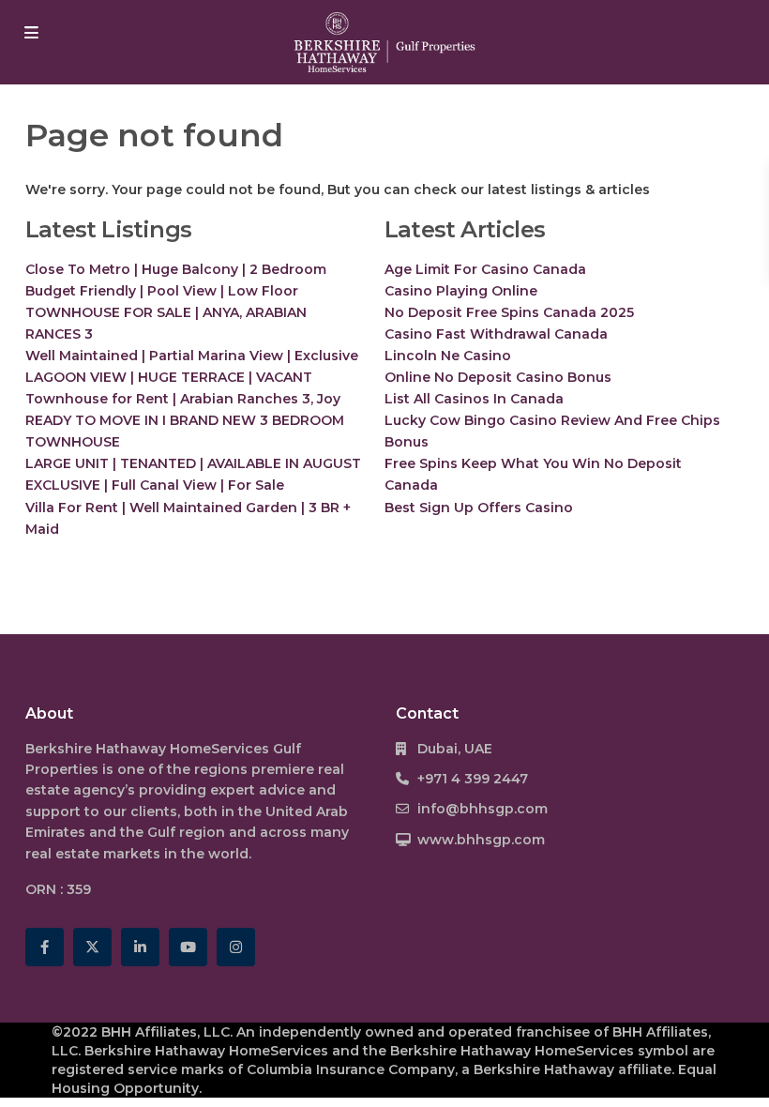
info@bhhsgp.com (482, 808)
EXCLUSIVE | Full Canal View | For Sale (154, 485)
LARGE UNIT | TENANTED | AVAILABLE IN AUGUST (193, 463)
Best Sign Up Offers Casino (478, 507)
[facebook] (44, 947)
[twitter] (92, 947)
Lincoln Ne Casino (447, 355)
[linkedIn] (140, 947)
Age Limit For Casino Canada (485, 269)
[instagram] (236, 947)
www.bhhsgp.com (481, 839)
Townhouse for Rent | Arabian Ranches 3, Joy (182, 398)
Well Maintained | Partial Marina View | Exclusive (191, 355)
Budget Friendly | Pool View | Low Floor (161, 290)
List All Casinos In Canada (474, 398)
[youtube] (188, 947)
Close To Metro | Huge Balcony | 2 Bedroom (175, 269)
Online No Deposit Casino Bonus (497, 377)
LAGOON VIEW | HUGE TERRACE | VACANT (168, 377)
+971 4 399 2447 (472, 778)
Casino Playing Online (460, 290)
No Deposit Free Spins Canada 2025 (509, 312)
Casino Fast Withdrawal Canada (496, 334)
